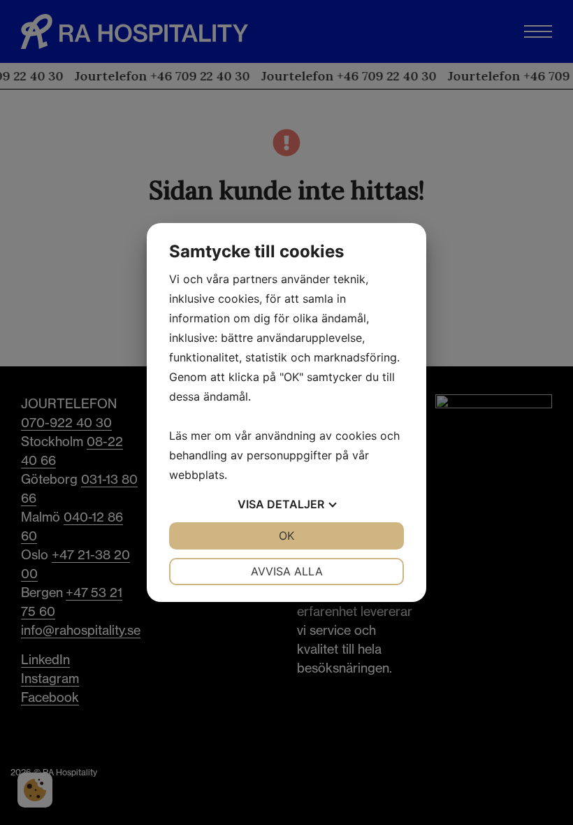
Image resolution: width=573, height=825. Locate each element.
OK (286, 536)
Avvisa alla (287, 571)
